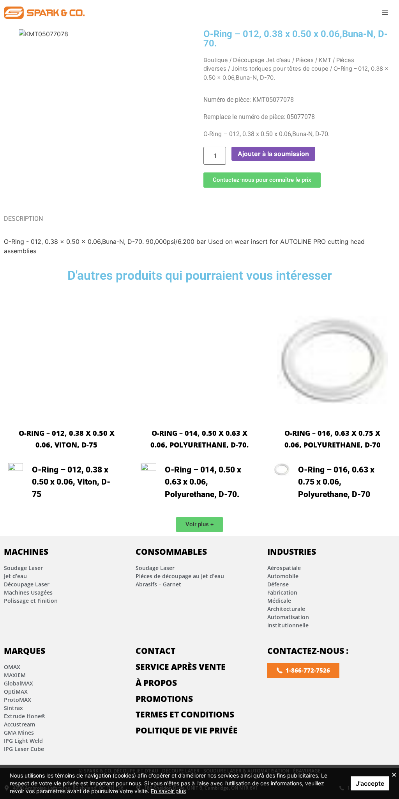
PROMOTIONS (164, 698)
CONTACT (155, 650)
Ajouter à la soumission (273, 154)
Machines (26, 551)
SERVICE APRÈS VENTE (181, 666)
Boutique (215, 60)
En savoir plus (168, 791)
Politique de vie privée (187, 730)
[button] (385, 13)
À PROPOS (156, 682)
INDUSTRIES (291, 551)
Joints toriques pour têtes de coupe (279, 68)
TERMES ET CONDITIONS (185, 714)
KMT (325, 60)
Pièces (305, 60)
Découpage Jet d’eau (262, 60)
